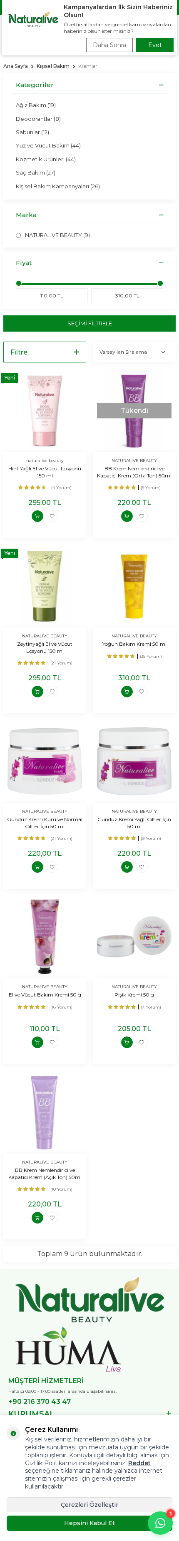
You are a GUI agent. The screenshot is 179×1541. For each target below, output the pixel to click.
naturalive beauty (44, 460)
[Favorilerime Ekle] (52, 516)
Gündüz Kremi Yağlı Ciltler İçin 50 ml (134, 822)
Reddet (139, 1463)
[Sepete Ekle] (37, 516)
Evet (155, 45)
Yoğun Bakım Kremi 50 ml (134, 644)
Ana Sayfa (15, 66)
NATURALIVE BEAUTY (134, 460)
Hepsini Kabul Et (89, 1523)
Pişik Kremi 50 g (134, 995)
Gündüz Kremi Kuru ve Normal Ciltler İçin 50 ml (44, 822)
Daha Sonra (109, 45)
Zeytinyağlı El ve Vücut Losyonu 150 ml (44, 647)
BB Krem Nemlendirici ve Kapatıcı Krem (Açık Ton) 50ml (45, 1173)
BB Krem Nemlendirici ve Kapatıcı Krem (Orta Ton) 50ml (134, 471)
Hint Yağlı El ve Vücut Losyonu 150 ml (44, 471)
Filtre (18, 352)
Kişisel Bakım (53, 66)
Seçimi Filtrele (89, 323)
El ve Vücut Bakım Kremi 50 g (45, 995)
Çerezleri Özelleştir (89, 1505)
